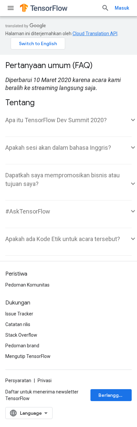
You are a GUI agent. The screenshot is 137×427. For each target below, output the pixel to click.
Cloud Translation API (94, 33)
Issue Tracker (19, 313)
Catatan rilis (17, 324)
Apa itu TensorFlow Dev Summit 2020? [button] (56, 120)
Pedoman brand (22, 345)
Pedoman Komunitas (27, 285)
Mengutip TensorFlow (28, 356)
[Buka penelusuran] (105, 8)
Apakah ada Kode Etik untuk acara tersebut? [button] (62, 238)
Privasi (45, 380)
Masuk (122, 8)
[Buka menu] (10, 8)
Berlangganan (113, 395)
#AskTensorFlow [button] (27, 211)
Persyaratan (18, 380)
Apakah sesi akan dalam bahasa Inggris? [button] (58, 147)
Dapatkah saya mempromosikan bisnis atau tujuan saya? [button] (62, 179)
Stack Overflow (21, 335)
